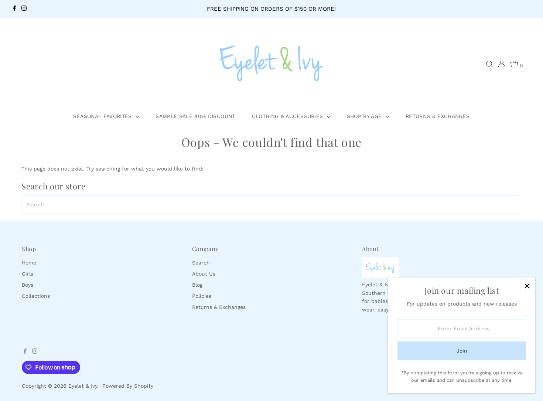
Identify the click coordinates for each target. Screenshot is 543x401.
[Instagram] (24, 9)
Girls (27, 274)
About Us (203, 274)
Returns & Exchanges (438, 116)
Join (462, 351)
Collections (36, 296)
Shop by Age (365, 116)
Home (29, 263)
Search (201, 263)
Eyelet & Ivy (82, 386)
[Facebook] (14, 9)
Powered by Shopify (127, 386)
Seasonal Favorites (103, 116)
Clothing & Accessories (288, 116)
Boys (27, 285)
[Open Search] (489, 64)
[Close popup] (526, 285)
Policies (201, 296)
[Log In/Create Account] (501, 64)
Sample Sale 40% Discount (195, 116)
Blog (197, 285)
